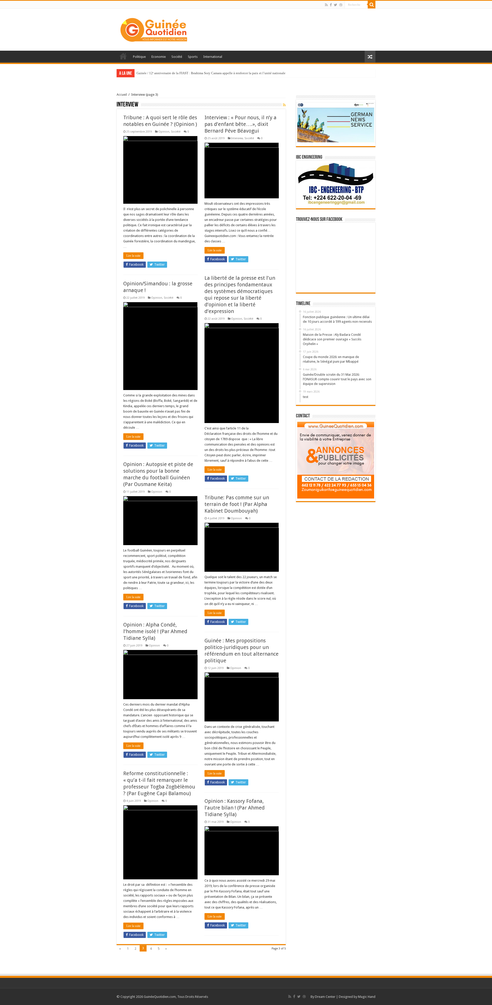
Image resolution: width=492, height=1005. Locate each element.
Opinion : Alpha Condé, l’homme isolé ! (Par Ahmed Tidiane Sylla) (155, 631)
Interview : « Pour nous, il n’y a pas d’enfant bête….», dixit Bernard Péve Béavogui (240, 124)
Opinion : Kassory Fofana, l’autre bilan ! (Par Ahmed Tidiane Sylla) (234, 807)
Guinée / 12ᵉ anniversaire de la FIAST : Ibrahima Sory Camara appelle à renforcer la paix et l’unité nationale (211, 73)
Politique (139, 57)
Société (176, 57)
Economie (158, 57)
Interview (237, 138)
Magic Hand (366, 997)
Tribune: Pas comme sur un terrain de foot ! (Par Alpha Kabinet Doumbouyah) (236, 504)
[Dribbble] (341, 5)
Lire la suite (133, 255)
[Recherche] (371, 4)
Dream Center (325, 997)
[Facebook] (330, 5)
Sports (193, 57)
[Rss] (326, 5)
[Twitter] (335, 5)
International (212, 57)
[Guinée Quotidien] (153, 29)
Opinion (163, 131)
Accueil (123, 56)
